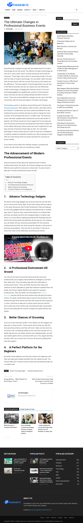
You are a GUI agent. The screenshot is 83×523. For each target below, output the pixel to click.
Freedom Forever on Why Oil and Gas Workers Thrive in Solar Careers (67, 83)
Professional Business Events (35, 371)
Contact (7, 10)
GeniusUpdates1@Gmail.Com (41, 510)
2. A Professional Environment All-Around (19, 185)
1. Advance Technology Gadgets (16, 182)
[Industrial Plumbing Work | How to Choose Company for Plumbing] (34, 480)
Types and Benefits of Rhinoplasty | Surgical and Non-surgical (20, 461)
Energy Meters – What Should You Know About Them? (15, 380)
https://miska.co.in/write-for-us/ (26, 395)
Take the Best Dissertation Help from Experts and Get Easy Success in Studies (42, 381)
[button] (76, 10)
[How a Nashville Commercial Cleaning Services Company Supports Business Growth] (28, 419)
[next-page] (8, 437)
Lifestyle (27, 10)
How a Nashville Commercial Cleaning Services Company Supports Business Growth (27, 429)
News (34, 10)
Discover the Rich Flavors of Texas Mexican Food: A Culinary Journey (67, 61)
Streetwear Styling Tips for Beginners (66, 42)
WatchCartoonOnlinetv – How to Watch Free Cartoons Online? (46, 470)
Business (19, 10)
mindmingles (9, 29)
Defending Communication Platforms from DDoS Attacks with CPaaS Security (67, 125)
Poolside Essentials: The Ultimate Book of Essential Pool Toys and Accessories (67, 118)
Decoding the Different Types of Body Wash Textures (67, 112)
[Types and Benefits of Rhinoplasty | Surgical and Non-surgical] (8, 461)
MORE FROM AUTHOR (27, 409)
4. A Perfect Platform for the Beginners (18, 189)
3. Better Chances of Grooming (16, 187)
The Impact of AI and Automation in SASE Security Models (68, 106)
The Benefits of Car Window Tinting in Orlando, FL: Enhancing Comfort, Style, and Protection (67, 76)
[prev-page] (5, 437)
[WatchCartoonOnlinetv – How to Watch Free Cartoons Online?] (34, 471)
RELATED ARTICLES (11, 409)
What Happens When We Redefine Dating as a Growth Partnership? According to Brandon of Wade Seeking (68, 92)
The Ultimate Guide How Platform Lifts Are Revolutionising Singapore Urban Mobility (68, 133)
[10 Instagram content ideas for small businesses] (34, 461)
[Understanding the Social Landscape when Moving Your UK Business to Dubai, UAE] (45, 419)
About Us (42, 10)
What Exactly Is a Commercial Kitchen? (66, 47)
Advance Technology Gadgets (17, 371)
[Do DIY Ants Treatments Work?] (8, 471)
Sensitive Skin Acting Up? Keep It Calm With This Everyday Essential (67, 54)
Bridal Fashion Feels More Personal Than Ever (65, 37)
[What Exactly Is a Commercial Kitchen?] (11, 419)
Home (13, 10)
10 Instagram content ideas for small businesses (46, 461)
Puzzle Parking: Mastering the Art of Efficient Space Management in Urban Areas (68, 68)
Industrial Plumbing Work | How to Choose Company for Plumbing (46, 480)
